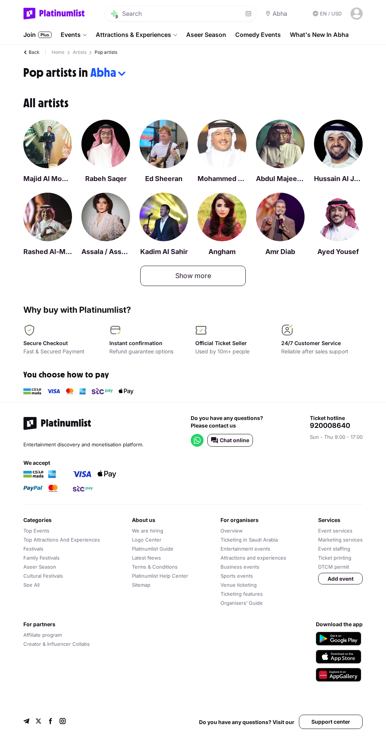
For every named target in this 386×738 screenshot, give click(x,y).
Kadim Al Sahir (164, 252)
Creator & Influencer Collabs (56, 644)
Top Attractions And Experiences (61, 540)
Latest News (146, 558)
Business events (240, 567)
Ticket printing (334, 558)
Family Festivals (41, 558)
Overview (232, 531)
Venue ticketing (239, 585)
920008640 (330, 425)
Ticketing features (242, 594)
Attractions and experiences (253, 558)
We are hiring (147, 531)
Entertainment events (245, 549)
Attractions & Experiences (133, 34)
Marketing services (340, 540)
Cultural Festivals (43, 576)
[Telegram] (26, 722)
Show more (193, 276)
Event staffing (334, 549)
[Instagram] (63, 722)
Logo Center (146, 540)
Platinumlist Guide (152, 549)
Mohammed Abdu (222, 179)
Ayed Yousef (338, 252)
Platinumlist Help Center (160, 576)
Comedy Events (258, 34)
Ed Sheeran (163, 179)
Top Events (36, 531)
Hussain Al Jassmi (338, 179)
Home (58, 52)
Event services (335, 531)
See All (31, 585)
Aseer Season (206, 34)
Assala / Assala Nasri (105, 252)
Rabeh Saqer (106, 179)
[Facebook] (50, 722)
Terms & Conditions (155, 567)
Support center (330, 721)
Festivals (33, 549)
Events (71, 34)
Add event (341, 578)
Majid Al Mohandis (47, 179)
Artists (79, 52)
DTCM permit (333, 567)
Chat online (234, 440)
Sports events (237, 576)
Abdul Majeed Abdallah (280, 179)
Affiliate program (42, 635)
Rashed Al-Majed (47, 252)
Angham (222, 252)
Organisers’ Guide (242, 603)
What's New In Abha (319, 34)
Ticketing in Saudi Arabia (249, 540)
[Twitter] (38, 722)
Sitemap (141, 585)
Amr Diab (280, 252)
